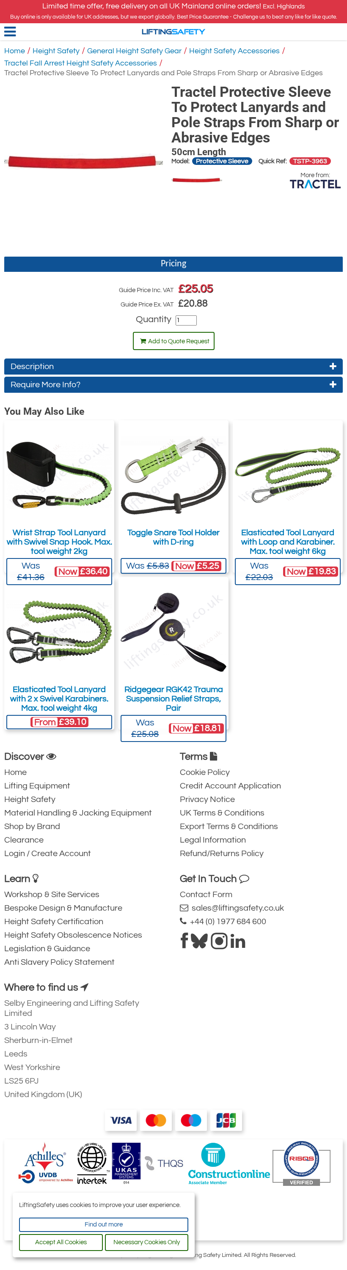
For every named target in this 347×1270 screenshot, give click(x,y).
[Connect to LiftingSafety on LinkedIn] (238, 944)
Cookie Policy (205, 772)
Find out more (104, 1224)
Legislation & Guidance (47, 948)
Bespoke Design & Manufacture (63, 908)
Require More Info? (45, 384)
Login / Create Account (47, 853)
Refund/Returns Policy (222, 853)
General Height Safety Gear (134, 51)
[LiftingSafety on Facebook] (184, 944)
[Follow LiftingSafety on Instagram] (219, 944)
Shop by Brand (32, 826)
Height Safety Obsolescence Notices (73, 935)
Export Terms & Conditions (229, 826)
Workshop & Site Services (51, 894)
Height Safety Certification (53, 921)
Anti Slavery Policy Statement (59, 962)
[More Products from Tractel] (315, 184)
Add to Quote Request (178, 341)
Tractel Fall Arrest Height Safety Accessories (80, 63)
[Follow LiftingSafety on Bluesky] (199, 944)
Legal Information (213, 840)
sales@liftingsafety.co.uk (236, 908)
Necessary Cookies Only (146, 1242)
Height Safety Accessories (234, 51)
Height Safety (56, 51)
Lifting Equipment (37, 786)
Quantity (153, 319)
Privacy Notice (207, 799)
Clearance (24, 840)
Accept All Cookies (61, 1242)
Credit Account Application (230, 786)
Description (32, 366)
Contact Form (206, 894)
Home (14, 51)
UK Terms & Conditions (222, 813)
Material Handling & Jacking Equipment (78, 813)
